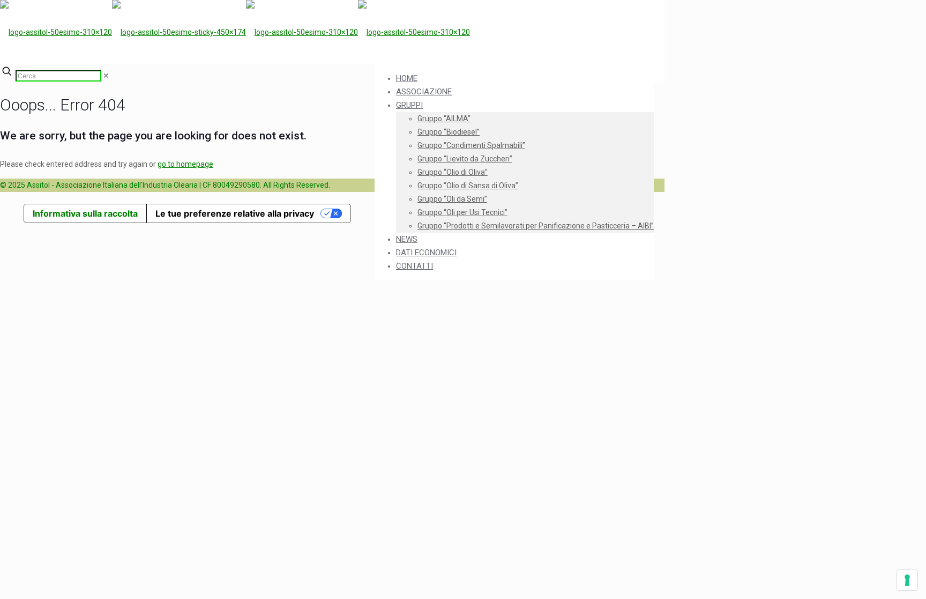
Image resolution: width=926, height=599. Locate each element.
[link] (106, 75)
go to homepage (185, 164)
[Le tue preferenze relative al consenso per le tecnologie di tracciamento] (907, 580)
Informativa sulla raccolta (85, 213)
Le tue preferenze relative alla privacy (234, 213)
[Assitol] (235, 32)
